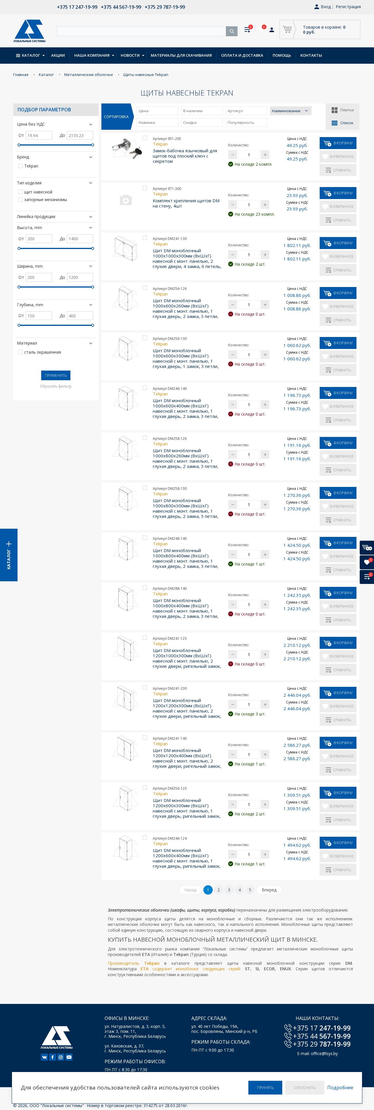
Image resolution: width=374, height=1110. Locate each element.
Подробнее (340, 1087)
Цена (143, 110)
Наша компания (92, 55)
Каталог (31, 55)
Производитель (126, 963)
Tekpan (31, 166)
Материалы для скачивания (181, 55)
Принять (265, 1087)
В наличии (192, 110)
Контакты (311, 55)
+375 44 (322, 1036)
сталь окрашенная (42, 352)
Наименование (286, 110)
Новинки (147, 122)
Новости (130, 55)
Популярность (241, 122)
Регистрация (348, 6)
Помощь (282, 55)
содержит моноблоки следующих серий (194, 968)
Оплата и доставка (242, 55)
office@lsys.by (324, 1053)
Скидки (190, 122)
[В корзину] (366, 547)
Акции (58, 55)
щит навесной (38, 192)
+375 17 (322, 1028)
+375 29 (322, 1044)
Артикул (235, 110)
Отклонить (305, 1087)
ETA (144, 968)
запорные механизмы (45, 199)
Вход (326, 6)
